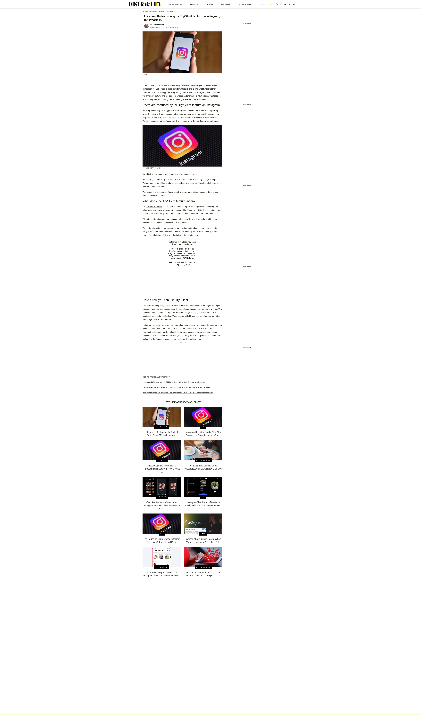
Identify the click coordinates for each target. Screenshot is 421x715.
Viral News (152, 11)
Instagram (170, 11)
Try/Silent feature (154, 207)
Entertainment (175, 5)
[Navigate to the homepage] (145, 4)
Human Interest (245, 5)
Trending (210, 5)
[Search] (277, 4)
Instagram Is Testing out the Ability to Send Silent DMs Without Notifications (174, 382)
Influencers (226, 5)
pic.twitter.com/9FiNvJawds (182, 258)
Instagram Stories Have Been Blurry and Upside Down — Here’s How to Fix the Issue (178, 393)
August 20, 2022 (182, 265)
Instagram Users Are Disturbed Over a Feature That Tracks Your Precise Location (176, 387)
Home (145, 11)
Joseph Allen (158, 25)
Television (193, 5)
